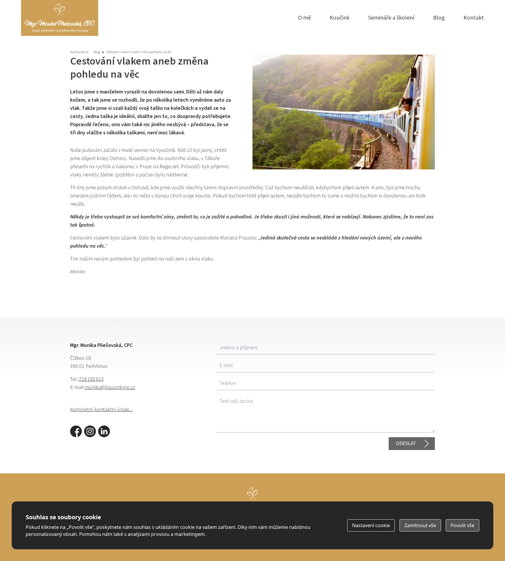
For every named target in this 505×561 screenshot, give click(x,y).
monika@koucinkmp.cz (110, 387)
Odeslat (406, 443)
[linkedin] (104, 431)
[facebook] (76, 431)
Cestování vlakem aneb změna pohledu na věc (139, 52)
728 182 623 (91, 379)
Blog (439, 18)
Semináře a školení (391, 18)
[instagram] (90, 431)
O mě (304, 18)
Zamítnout (420, 525)
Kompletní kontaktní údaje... (101, 409)
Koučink (340, 18)
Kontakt (474, 18)
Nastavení (371, 525)
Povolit (462, 525)
